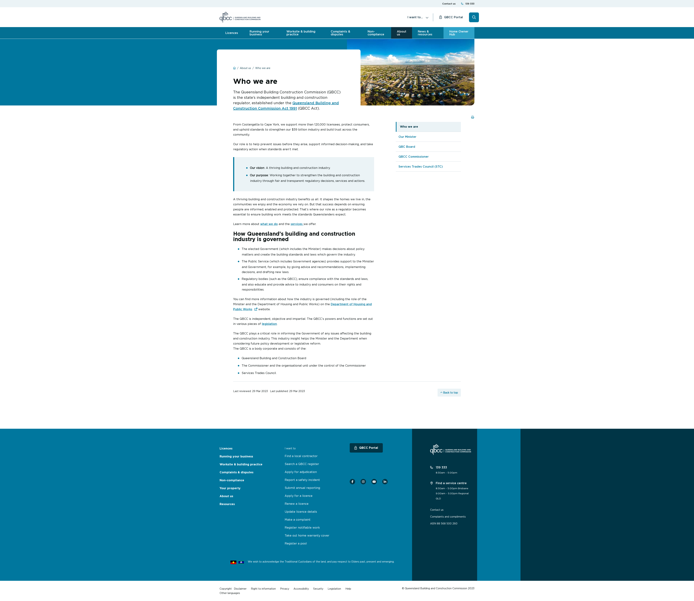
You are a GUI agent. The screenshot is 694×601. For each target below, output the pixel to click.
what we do (269, 224)
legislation (269, 324)
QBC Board (407, 146)
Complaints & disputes (340, 33)
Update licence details (301, 511)
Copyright (226, 588)
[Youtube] (374, 481)
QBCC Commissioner (414, 156)
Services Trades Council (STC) (421, 166)
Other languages (230, 592)
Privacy (284, 588)
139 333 (469, 3)
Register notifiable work (302, 527)
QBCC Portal (453, 17)
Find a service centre (451, 483)
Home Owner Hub (458, 33)
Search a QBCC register (302, 464)
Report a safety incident (302, 480)
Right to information (263, 588)
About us (401, 33)
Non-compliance (376, 33)
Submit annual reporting (302, 488)
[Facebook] (352, 481)
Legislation (334, 588)
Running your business (259, 33)
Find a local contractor (301, 456)
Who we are (409, 127)
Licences (231, 33)
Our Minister (407, 137)
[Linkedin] (385, 481)
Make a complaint (297, 519)
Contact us (449, 3)
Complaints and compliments (448, 516)
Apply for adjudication (301, 472)
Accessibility (301, 588)
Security (318, 588)
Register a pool (296, 543)
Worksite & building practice (300, 33)
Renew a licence (297, 503)
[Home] (240, 17)
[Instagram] (363, 481)
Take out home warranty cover (307, 535)
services (297, 224)
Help (348, 588)
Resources (227, 504)
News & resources (425, 33)
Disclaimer (240, 588)
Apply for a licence (298, 496)
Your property (230, 488)
